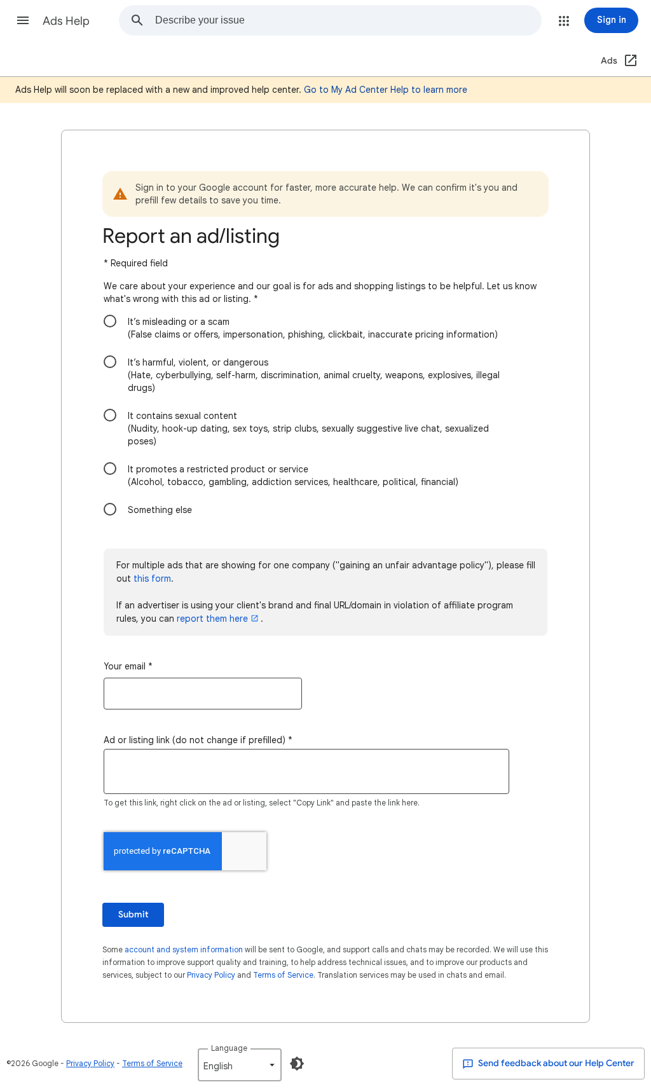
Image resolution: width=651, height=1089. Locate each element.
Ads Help (66, 21)
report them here (212, 618)
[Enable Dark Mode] (297, 1063)
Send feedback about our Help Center (555, 1063)
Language (229, 1048)
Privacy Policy (211, 975)
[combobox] (348, 20)
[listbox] (240, 1064)
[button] (23, 20)
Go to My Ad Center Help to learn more (385, 89)
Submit (133, 914)
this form (152, 578)
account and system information (184, 949)
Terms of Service (283, 975)
